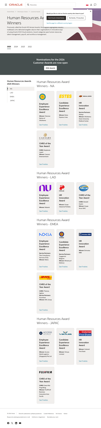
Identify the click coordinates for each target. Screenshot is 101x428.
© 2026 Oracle (11, 413)
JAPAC (12, 100)
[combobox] (50, 4)
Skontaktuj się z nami (52, 417)
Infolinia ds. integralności (38, 417)
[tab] (9, 46)
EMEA (12, 97)
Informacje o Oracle (22, 11)
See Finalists (43, 125)
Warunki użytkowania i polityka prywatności (30, 413)
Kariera (65, 413)
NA (11, 89)
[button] (6, 5)
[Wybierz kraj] (87, 5)
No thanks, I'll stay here (76, 18)
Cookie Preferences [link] (49, 413)
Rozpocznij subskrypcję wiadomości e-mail (18, 417)
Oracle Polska (10, 11)
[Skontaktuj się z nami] (95, 5)
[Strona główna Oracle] (16, 4)
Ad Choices (59, 413)
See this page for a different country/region (59, 23)
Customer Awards (35, 11)
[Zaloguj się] (91, 5)
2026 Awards (50, 68)
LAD (11, 93)
